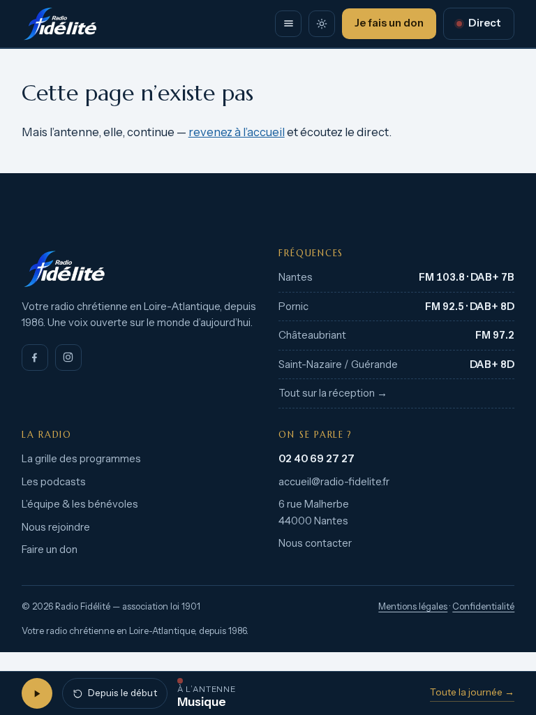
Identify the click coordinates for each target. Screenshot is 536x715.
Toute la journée (472, 692)
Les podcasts (54, 482)
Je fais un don (389, 23)
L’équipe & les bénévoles (80, 504)
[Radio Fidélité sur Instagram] (68, 357)
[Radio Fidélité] (140, 269)
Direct (484, 23)
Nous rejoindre (56, 527)
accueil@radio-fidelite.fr (333, 482)
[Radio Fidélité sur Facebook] (35, 357)
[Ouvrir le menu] (288, 23)
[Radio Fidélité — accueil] (60, 24)
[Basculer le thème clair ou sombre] (321, 23)
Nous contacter (315, 543)
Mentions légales (412, 606)
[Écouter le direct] (37, 693)
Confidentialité (483, 606)
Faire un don (49, 549)
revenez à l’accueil (236, 132)
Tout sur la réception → (332, 393)
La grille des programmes (81, 458)
